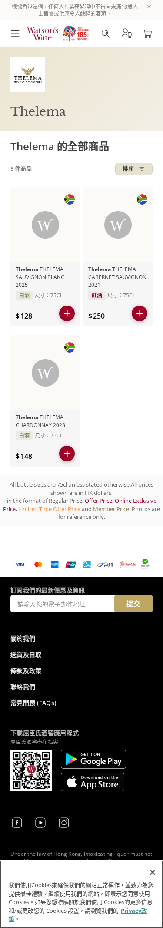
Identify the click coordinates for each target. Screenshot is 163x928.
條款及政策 (26, 670)
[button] (126, 33)
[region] (81, 894)
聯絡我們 (22, 687)
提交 (133, 604)
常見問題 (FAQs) (33, 703)
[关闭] (152, 872)
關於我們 (22, 638)
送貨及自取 (26, 654)
